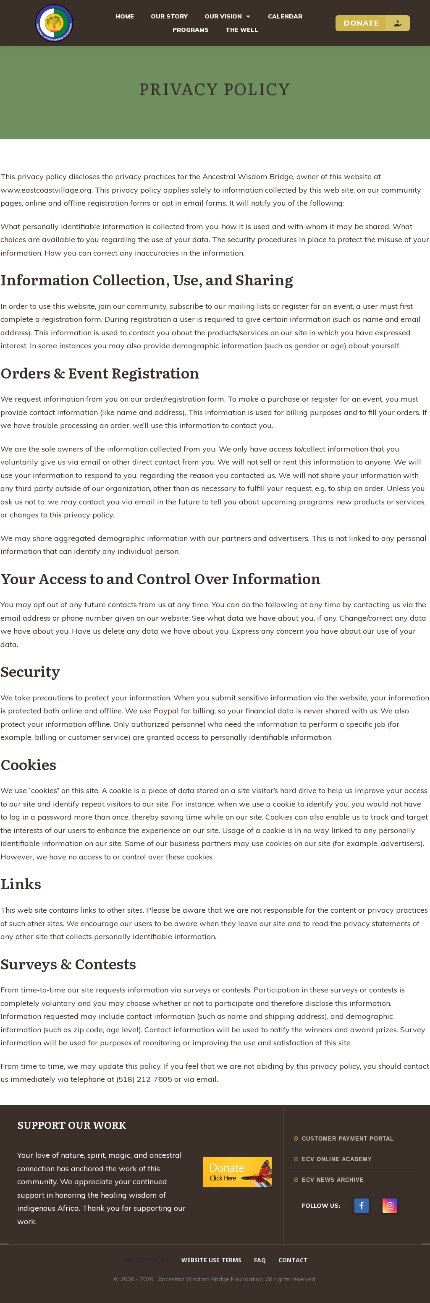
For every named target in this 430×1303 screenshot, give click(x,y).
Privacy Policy (215, 88)
